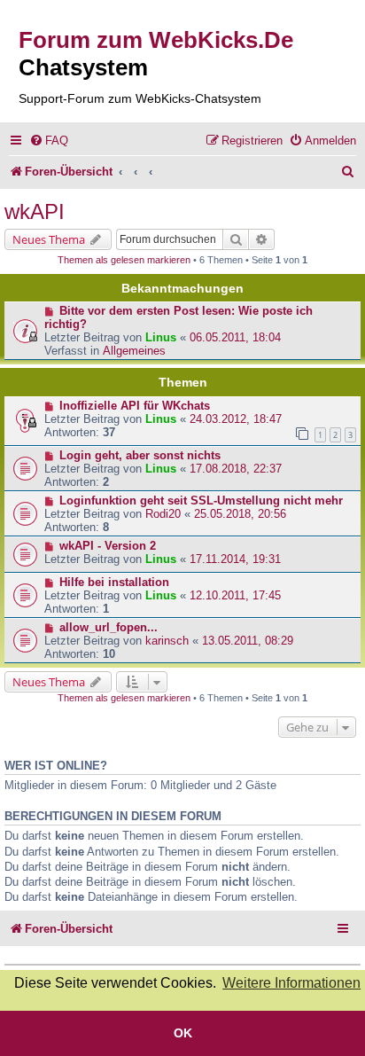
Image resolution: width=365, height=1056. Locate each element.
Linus (160, 337)
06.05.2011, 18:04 (235, 337)
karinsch (167, 640)
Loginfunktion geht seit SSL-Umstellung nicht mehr (201, 500)
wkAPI (34, 211)
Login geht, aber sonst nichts (140, 455)
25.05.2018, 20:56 (240, 513)
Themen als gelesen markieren (124, 259)
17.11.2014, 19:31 (235, 559)
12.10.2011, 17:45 (235, 595)
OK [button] (183, 1033)
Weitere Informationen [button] (291, 982)
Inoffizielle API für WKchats (134, 405)
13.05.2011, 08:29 (247, 640)
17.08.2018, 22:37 (236, 468)
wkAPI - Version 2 (107, 545)
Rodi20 (163, 513)
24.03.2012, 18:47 (236, 419)
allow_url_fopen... (108, 627)
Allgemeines (134, 350)
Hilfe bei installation (114, 582)
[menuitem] (48, 140)
